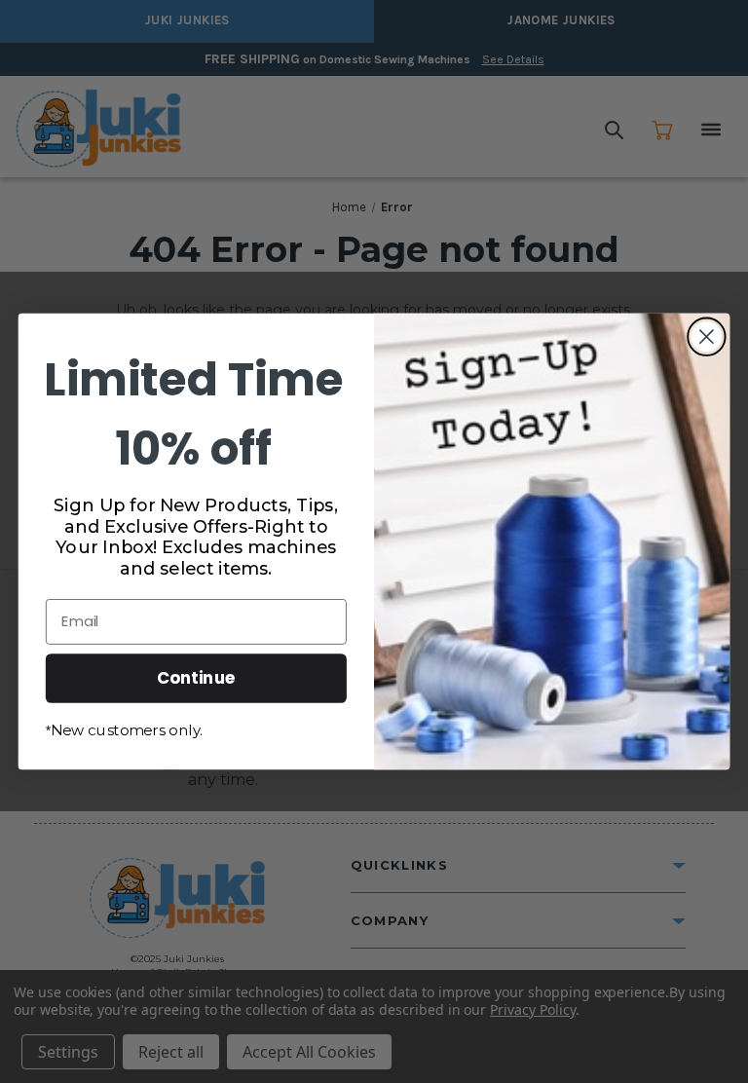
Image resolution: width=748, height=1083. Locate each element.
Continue (196, 677)
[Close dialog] (707, 336)
